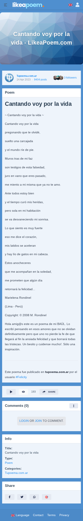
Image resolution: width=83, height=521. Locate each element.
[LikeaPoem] (28, 5)
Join (38, 420)
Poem (9, 462)
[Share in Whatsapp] (34, 497)
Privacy (64, 515)
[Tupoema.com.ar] (9, 77)
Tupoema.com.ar (27, 75)
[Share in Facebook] (9, 497)
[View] (23, 392)
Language (22, 515)
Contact (38, 515)
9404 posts (40, 79)
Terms (51, 515)
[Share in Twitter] (22, 497)
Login (24, 420)
